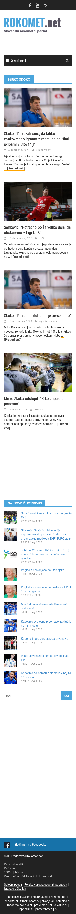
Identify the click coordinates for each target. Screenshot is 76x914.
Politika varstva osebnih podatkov (45, 884)
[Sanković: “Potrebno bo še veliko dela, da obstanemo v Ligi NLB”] (38, 201)
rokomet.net (58, 897)
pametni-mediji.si (46, 909)
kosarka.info (40, 897)
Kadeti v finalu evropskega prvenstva (44, 638)
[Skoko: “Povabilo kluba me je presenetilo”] (38, 289)
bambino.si (63, 901)
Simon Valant (43, 150)
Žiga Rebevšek (48, 321)
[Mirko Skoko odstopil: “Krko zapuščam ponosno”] (38, 372)
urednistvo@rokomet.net (27, 856)
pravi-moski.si (43, 905)
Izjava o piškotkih (15, 888)
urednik (38, 409)
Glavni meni (18, 60)
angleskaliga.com (19, 897)
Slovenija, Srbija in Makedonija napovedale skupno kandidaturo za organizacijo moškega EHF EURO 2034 (46, 534)
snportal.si (11, 901)
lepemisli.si (26, 909)
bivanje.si (48, 901)
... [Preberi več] (14, 168)
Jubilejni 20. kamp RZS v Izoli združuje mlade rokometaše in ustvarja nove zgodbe (46, 554)
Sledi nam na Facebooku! (31, 844)
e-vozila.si (60, 905)
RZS (41, 238)
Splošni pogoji (13, 884)
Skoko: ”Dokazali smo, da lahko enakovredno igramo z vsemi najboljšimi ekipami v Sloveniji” (36, 139)
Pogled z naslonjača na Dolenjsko (42, 570)
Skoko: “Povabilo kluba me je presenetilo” (37, 315)
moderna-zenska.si (19, 905)
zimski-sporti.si (29, 901)
